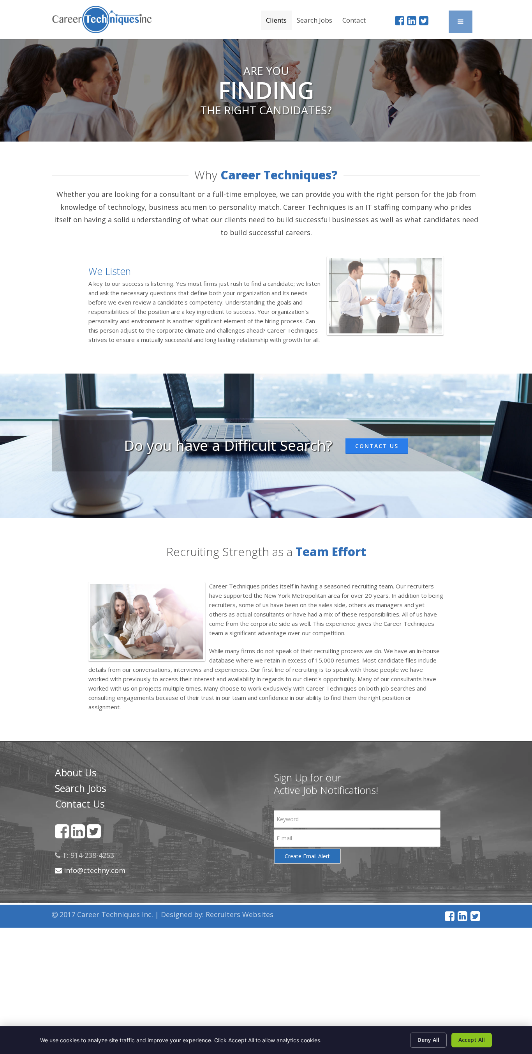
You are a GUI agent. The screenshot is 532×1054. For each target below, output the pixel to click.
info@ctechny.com (93, 870)
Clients (276, 20)
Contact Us (376, 446)
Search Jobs (314, 20)
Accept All (471, 1039)
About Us (76, 772)
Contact (354, 20)
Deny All (428, 1039)
